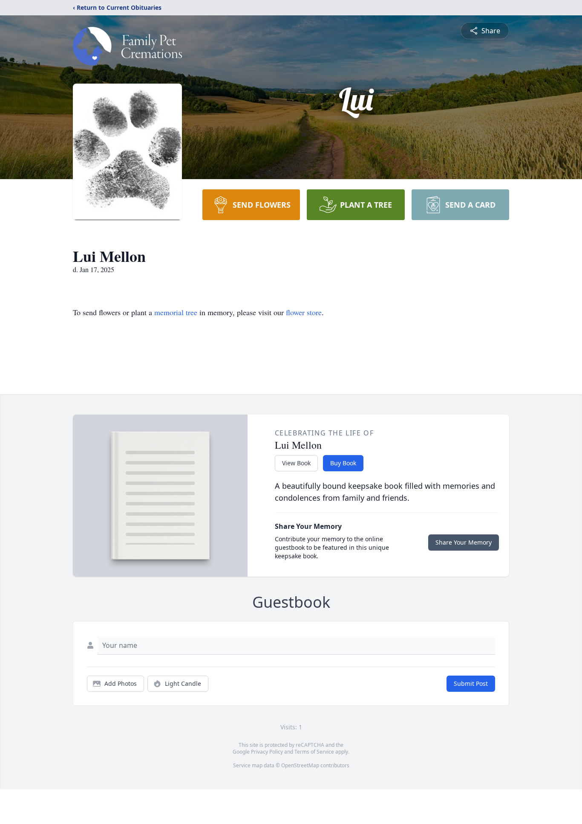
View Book (296, 463)
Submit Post (471, 683)
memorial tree (175, 312)
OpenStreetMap (300, 765)
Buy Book (343, 463)
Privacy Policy (267, 751)
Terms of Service (314, 751)
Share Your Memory (463, 542)
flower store (304, 312)
